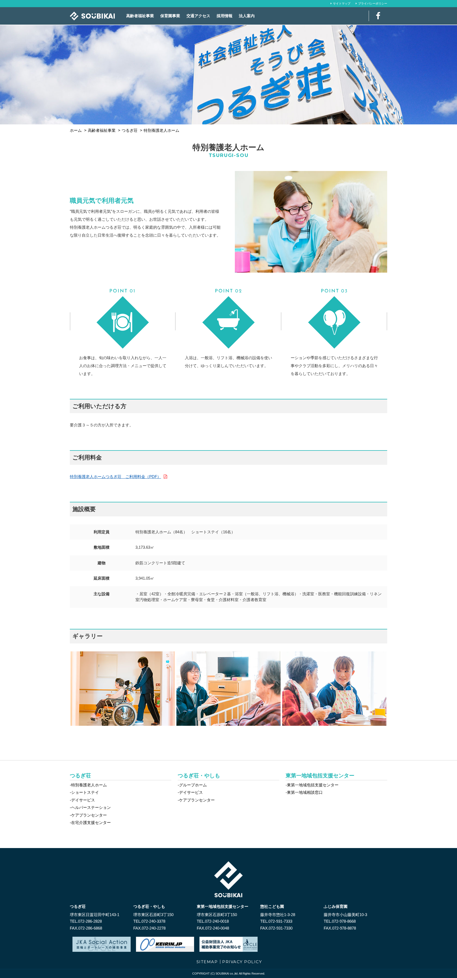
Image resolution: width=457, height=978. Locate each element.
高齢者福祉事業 (140, 15)
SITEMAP (207, 962)
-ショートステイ (84, 792)
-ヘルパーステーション (90, 807)
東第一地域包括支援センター (320, 775)
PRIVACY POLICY (242, 962)
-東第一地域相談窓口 (304, 792)
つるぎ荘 (80, 775)
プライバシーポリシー (372, 3)
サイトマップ (341, 3)
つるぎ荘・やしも (199, 775)
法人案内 (247, 15)
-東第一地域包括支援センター (312, 785)
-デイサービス (82, 800)
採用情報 (224, 15)
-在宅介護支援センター (90, 822)
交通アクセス (198, 15)
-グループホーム (192, 785)
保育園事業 (170, 15)
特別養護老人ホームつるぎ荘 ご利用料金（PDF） (115, 476)
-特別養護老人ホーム (88, 785)
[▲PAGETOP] (444, 965)
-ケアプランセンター (88, 815)
